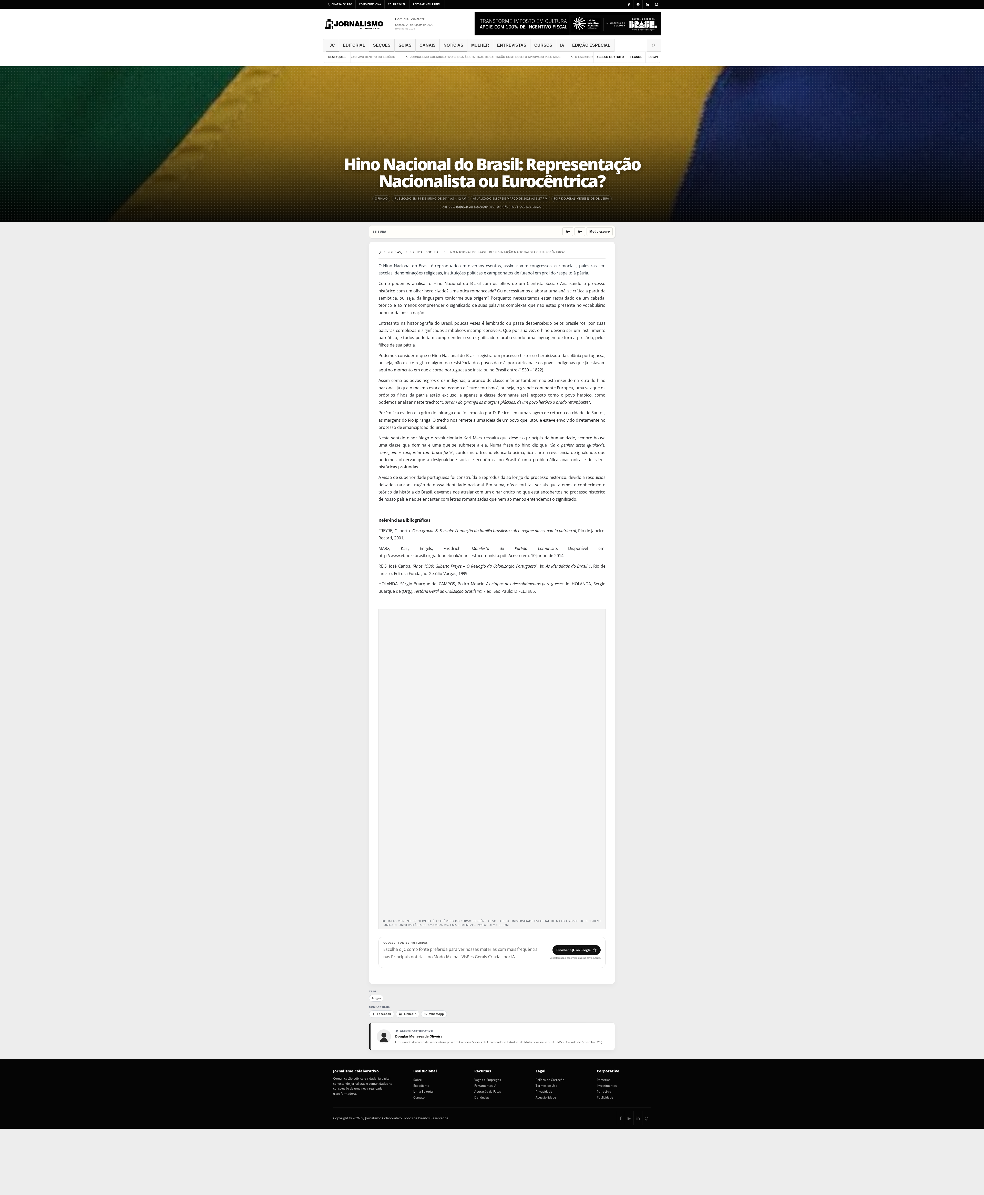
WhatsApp (436, 1014)
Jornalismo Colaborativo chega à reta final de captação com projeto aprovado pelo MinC (428, 56)
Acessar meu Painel (427, 4)
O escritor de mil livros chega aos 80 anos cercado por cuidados (572, 56)
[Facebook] (628, 4)
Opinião (503, 207)
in (638, 1118)
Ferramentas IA (485, 1086)
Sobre (417, 1080)
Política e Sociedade (526, 207)
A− (568, 231)
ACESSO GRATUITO (610, 56)
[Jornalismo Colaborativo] (354, 24)
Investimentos (607, 1086)
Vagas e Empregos (487, 1080)
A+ (580, 231)
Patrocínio (604, 1092)
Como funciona (370, 4)
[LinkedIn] (647, 4)
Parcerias (603, 1080)
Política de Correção (550, 1080)
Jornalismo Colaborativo (475, 207)
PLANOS (636, 56)
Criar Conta (397, 4)
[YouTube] (638, 4)
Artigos (448, 207)
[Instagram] (656, 4)
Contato (419, 1097)
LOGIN (653, 56)
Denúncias (481, 1097)
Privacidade (544, 1092)
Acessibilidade (546, 1097)
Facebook (384, 1014)
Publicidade (605, 1097)
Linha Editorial (423, 1092)
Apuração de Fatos (487, 1092)
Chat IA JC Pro (342, 4)
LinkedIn (410, 1014)
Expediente (421, 1086)
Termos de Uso (546, 1086)
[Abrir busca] (654, 45)
